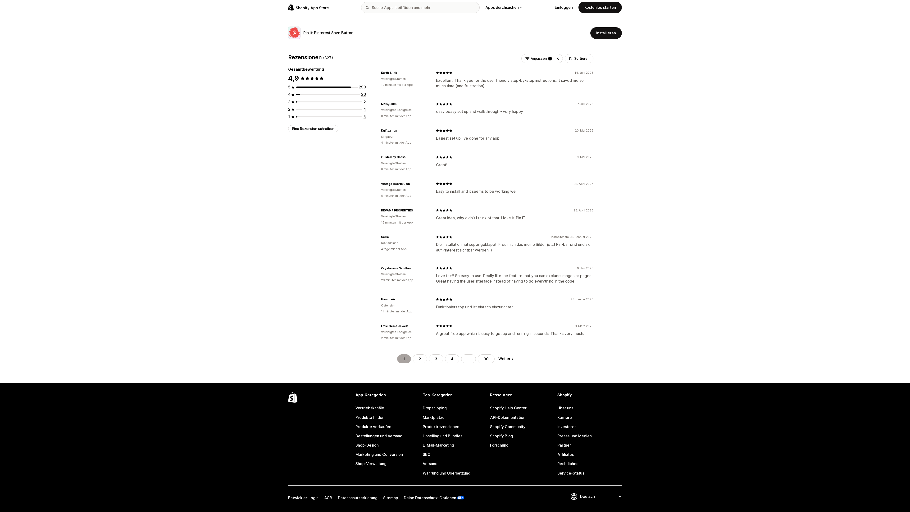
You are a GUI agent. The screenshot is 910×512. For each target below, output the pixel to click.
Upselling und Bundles (442, 436)
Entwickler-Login (303, 497)
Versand (430, 463)
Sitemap (390, 497)
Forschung (499, 445)
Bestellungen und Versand (378, 436)
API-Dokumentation (507, 417)
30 (486, 359)
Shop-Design (367, 445)
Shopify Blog (501, 436)
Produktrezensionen (441, 426)
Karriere (564, 417)
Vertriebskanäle (369, 408)
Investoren (567, 426)
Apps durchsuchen (502, 7)
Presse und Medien (574, 436)
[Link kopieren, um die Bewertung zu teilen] (400, 73)
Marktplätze (434, 417)
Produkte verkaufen (373, 426)
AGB (328, 497)
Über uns (565, 408)
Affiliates (565, 454)
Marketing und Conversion (379, 454)
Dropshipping (435, 408)
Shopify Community (507, 426)
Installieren (606, 33)
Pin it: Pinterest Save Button (328, 32)
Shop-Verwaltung (371, 463)
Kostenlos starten (600, 7)
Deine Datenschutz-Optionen (430, 497)
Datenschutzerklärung (358, 497)
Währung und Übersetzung (446, 473)
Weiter (504, 358)
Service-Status (570, 473)
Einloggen (564, 7)
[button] (558, 58)
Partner (564, 445)
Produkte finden (369, 417)
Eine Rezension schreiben (313, 129)
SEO (427, 454)
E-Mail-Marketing (438, 445)
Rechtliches (567, 463)
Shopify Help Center (508, 408)
